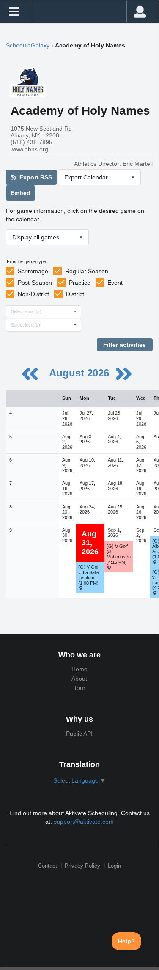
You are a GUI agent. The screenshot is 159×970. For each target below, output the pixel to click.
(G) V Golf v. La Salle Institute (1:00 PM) (88, 574)
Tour (79, 687)
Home (79, 669)
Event (115, 282)
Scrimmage (33, 271)
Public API (79, 733)
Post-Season (35, 282)
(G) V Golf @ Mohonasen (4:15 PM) (119, 554)
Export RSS (35, 177)
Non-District (33, 294)
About (79, 678)
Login (114, 865)
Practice (79, 282)
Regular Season (86, 271)
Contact (47, 865)
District (75, 294)
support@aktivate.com (84, 821)
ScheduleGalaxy (27, 45)
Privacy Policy (82, 865)
